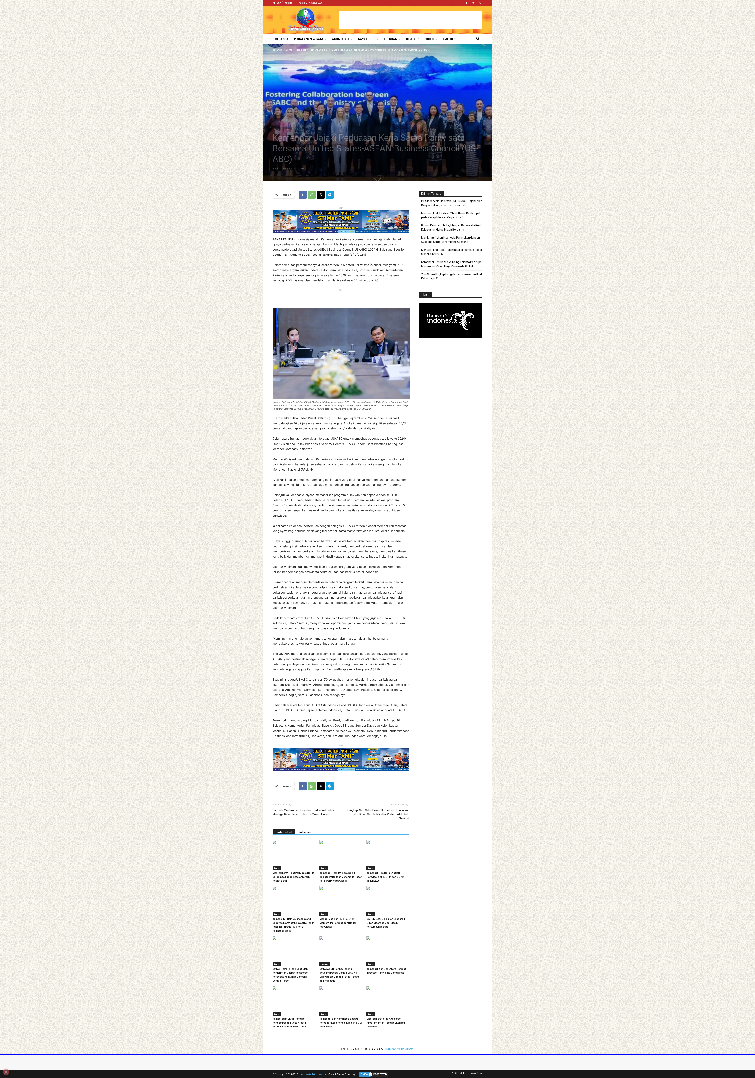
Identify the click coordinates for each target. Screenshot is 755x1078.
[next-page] (281, 1034)
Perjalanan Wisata (308, 39)
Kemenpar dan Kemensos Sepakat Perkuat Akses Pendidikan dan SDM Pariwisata (340, 1022)
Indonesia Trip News (312, 1074)
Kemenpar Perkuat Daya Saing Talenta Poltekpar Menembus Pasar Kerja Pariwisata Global (340, 876)
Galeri (448, 39)
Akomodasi (340, 39)
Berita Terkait (283, 832)
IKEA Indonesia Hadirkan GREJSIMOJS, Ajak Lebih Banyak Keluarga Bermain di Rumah (451, 203)
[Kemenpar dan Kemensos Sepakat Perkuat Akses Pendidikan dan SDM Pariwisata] (340, 1001)
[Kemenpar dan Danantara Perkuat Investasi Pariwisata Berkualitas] (387, 951)
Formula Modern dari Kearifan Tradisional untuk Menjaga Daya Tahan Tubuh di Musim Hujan (303, 812)
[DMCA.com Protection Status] (372, 1074)
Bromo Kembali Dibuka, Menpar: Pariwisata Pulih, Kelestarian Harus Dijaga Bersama (451, 227)
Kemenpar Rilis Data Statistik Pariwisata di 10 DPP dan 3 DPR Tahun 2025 (385, 876)
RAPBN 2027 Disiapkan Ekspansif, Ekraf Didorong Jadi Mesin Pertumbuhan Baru (386, 922)
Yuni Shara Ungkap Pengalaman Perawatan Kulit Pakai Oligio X (451, 276)
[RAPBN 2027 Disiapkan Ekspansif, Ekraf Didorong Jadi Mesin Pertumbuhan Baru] (387, 901)
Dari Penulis (304, 832)
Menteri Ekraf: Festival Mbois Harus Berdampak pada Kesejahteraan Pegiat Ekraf (293, 876)
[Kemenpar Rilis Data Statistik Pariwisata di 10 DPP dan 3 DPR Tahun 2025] (387, 855)
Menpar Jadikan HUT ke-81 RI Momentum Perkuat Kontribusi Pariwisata (337, 922)
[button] (477, 39)
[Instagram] (473, 3)
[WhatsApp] (312, 195)
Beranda (281, 39)
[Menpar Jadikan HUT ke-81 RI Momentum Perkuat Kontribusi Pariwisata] (340, 901)
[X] (479, 3)
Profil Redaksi (458, 1073)
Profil (429, 39)
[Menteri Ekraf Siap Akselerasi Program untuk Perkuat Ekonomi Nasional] (387, 1001)
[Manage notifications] (6, 1072)
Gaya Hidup (366, 39)
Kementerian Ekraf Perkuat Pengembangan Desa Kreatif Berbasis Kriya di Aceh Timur (289, 1022)
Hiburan (390, 39)
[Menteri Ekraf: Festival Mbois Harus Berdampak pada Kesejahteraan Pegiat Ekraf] (294, 855)
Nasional (301, 49)
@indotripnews (399, 1049)
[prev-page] (275, 1034)
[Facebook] (467, 3)
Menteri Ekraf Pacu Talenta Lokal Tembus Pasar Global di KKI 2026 (451, 251)
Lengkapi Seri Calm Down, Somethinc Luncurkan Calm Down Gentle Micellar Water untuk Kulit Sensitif (378, 814)
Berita (411, 39)
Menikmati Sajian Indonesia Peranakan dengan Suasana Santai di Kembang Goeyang (450, 239)
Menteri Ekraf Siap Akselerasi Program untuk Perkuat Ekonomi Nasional (385, 1022)
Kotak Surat (476, 1073)
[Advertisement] (410, 20)
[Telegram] (330, 195)
